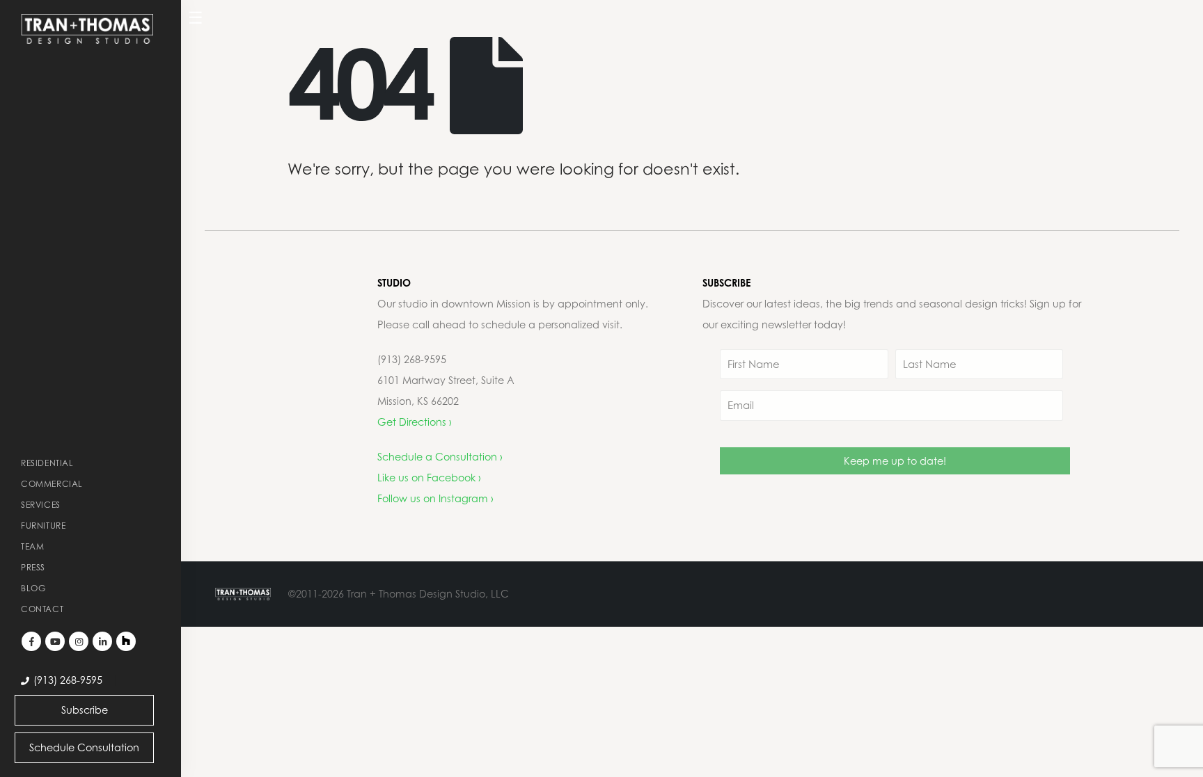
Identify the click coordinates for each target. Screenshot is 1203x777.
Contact (42, 609)
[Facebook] (31, 641)
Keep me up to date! (895, 461)
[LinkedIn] (102, 641)
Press (33, 567)
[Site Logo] (87, 29)
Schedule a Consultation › (440, 457)
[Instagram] (78, 641)
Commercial (52, 484)
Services (41, 504)
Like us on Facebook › (429, 477)
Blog (33, 588)
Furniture (43, 525)
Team (32, 546)
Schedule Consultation (84, 747)
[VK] (126, 641)
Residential (47, 463)
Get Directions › (414, 422)
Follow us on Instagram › (435, 498)
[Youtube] (55, 641)
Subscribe (84, 710)
